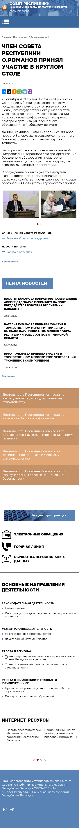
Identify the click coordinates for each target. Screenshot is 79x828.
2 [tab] (42, 224)
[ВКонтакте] (4, 91)
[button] (6, 22)
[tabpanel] (21, 205)
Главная (6, 37)
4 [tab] (45, 760)
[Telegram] (24, 91)
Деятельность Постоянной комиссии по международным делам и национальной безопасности (34, 475)
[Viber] (30, 91)
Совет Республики (39, 4)
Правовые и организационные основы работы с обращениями (38, 690)
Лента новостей (39, 37)
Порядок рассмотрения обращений (29, 696)
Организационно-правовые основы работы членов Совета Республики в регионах (40, 658)
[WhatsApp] (19, 91)
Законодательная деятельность (28, 603)
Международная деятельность (27, 629)
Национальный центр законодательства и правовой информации (58, 733)
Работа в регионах (19, 252)
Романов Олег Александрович (27, 238)
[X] (9, 91)
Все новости (10, 261)
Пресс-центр (20, 37)
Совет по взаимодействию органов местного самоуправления (36, 666)
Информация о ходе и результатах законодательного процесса (41, 615)
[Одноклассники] (14, 91)
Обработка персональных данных (39, 559)
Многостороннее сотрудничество (28, 633)
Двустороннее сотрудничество (26, 639)
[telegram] (11, 809)
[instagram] (5, 809)
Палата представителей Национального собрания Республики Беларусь (21, 735)
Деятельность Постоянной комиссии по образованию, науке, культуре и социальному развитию (38, 434)
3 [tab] (42, 760)
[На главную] (4, 8)
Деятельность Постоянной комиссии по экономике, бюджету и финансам (33, 416)
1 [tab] (38, 224)
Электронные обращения (38, 534)
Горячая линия (29, 547)
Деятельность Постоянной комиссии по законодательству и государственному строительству (33, 398)
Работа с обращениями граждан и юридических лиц (29, 681)
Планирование (15, 608)
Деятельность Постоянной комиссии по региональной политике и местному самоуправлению (33, 454)
